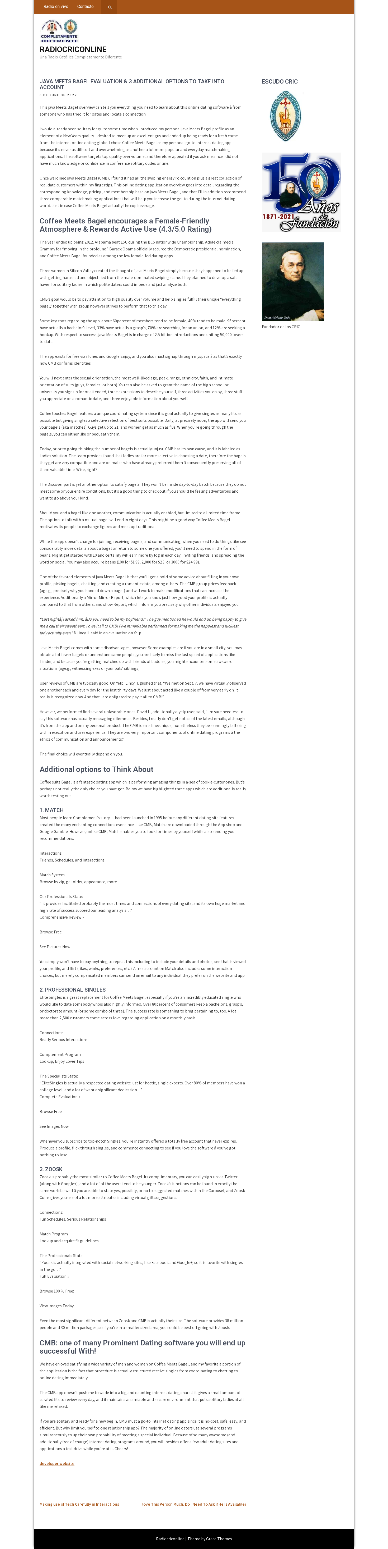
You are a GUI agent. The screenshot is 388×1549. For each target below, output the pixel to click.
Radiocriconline (73, 49)
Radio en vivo (56, 6)
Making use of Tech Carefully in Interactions (79, 1504)
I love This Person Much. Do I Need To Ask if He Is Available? (193, 1504)
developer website (57, 1463)
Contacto (85, 6)
